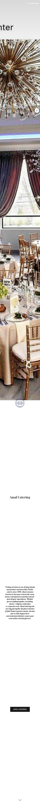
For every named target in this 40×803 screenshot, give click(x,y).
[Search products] (37, 110)
